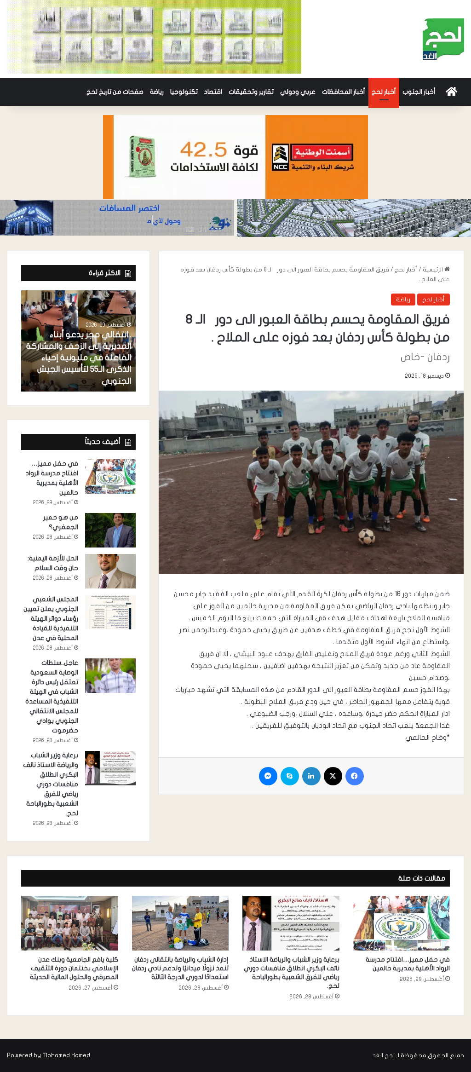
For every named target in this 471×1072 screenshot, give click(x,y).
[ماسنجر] (268, 776)
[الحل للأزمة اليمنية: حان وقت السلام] (110, 571)
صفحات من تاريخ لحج (115, 91)
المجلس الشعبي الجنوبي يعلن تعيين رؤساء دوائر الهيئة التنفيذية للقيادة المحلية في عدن (50, 618)
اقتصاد (213, 91)
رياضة (157, 91)
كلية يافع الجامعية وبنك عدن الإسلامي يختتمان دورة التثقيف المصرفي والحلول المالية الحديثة (74, 968)
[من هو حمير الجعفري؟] (110, 530)
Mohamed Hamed (66, 1055)
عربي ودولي (298, 91)
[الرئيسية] (451, 92)
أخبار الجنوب (419, 91)
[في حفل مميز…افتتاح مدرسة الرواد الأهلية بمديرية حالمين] (110, 476)
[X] (333, 776)
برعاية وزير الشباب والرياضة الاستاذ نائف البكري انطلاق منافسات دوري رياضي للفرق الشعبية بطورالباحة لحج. (50, 784)
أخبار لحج (384, 91)
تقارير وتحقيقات (251, 91)
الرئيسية (433, 269)
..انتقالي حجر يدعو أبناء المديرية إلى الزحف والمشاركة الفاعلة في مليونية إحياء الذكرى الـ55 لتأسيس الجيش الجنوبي (78, 358)
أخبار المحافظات (343, 91)
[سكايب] (290, 776)
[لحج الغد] (443, 39)
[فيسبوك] (354, 776)
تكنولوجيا (184, 91)
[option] (78, 341)
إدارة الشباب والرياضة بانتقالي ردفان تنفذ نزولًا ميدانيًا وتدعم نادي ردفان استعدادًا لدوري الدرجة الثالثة (180, 968)
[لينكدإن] (311, 776)
